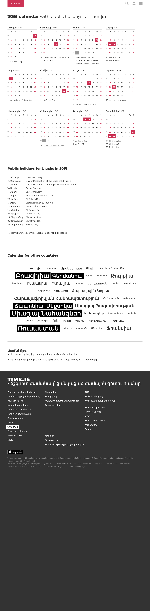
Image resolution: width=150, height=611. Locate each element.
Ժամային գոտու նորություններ (62, 401)
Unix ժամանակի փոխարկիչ (100, 401)
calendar (57, 16)
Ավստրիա (51, 268)
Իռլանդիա (17, 283)
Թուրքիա (122, 276)
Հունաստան (111, 298)
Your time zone (15, 401)
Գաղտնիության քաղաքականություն (65, 444)
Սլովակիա (67, 328)
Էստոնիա (102, 276)
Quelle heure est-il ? (64, 464)
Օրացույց (12, 427)
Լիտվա (98, 16)
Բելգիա (91, 268)
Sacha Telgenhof (45, 233)
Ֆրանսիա (119, 328)
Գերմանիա (67, 276)
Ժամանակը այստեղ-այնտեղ (23, 396)
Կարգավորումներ (95, 407)
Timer (11, 422)
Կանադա (61, 290)
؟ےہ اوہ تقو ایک (63, 466)
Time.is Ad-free (93, 412)
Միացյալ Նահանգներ (46, 313)
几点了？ (25, 464)
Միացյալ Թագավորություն (104, 305)
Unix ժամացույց (94, 396)
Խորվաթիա (44, 291)
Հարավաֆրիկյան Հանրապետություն (56, 298)
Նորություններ (53, 405)
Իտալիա (60, 283)
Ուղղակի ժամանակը (19, 414)
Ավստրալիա (33, 268)
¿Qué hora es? (48, 464)
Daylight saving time (85, 63)
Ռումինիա (117, 320)
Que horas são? (112, 464)
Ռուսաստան (38, 328)
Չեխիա (79, 320)
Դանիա (89, 276)
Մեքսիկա (59, 306)
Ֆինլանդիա (96, 328)
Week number (15, 435)
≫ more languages (78, 466)
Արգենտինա (71, 268)
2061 (20, 27)
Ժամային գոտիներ (18, 405)
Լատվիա (79, 283)
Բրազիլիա (32, 275)
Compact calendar (17, 431)
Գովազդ (49, 436)
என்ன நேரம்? (51, 466)
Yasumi (29, 233)
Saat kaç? (41, 466)
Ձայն (10, 440)
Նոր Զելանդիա (115, 313)
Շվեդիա (29, 321)
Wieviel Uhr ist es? (15, 466)
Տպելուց (48, 359)
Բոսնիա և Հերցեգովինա (112, 268)
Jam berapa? (125, 464)
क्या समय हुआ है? (36, 464)
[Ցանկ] (140, 4)
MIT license (61, 233)
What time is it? (14, 464)
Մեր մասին (91, 425)
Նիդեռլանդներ (94, 313)
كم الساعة (77, 464)
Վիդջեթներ (51, 396)
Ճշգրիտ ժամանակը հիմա (22, 392)
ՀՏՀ (87, 416)
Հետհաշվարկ (15, 418)
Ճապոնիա (29, 306)
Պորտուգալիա (97, 320)
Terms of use (52, 440)
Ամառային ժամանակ (19, 409)
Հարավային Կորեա (91, 290)
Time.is (16, 3)
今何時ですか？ (30, 466)
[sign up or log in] (134, 4)
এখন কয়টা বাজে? (87, 464)
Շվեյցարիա (42, 321)
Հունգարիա (129, 298)
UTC (87, 392)
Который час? (99, 464)
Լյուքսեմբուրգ (130, 283)
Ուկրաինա (61, 321)
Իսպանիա (37, 283)
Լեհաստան (97, 283)
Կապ (88, 429)
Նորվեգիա (132, 313)
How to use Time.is (95, 420)
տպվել (39, 359)
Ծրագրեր (50, 392)
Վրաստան (81, 328)
